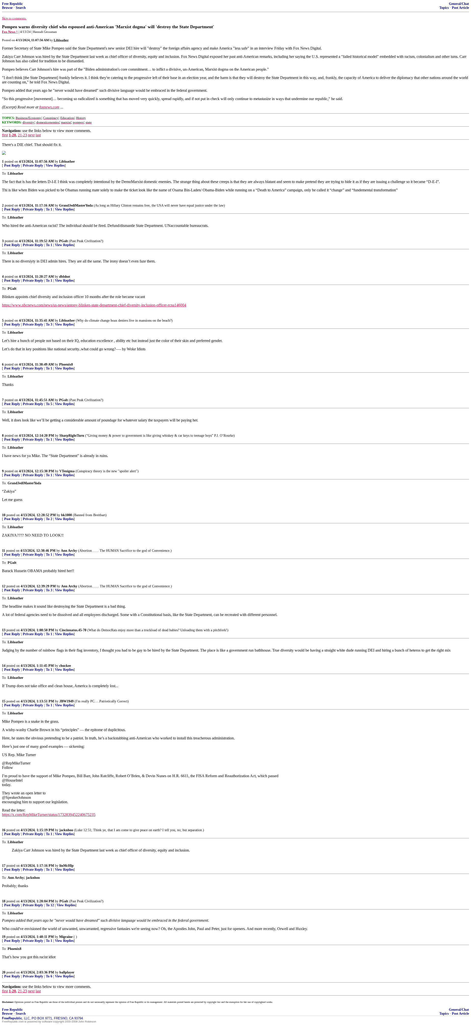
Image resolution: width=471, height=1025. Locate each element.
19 (3, 937)
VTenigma (67, 471)
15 (3, 701)
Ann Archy (69, 550)
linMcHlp (66, 865)
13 (3, 630)
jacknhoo (66, 830)
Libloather (67, 161)
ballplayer (66, 972)
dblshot (64, 276)
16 (3, 830)
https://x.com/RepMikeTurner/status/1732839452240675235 (48, 815)
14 (3, 666)
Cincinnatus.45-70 (72, 630)
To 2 (49, 519)
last (38, 135)
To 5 (49, 404)
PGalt (63, 241)
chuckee (65, 666)
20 (3, 972)
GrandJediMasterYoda (76, 205)
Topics (444, 8)
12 (3, 586)
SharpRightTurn (71, 435)
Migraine (66, 937)
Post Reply (12, 165)
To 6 (49, 976)
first (5, 135)
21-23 (22, 135)
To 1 (49, 209)
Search (21, 8)
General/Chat (459, 4)
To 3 (49, 324)
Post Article (460, 8)
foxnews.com (49, 107)
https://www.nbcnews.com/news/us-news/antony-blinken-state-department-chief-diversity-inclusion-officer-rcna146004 (94, 305)
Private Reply (33, 165)
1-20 (12, 135)
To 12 (50, 905)
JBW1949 (66, 701)
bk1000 (66, 515)
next (31, 135)
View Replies (55, 165)
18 (3, 901)
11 (3, 550)
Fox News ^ (10, 32)
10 (3, 515)
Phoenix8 (66, 364)
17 (3, 865)
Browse (7, 8)
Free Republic (12, 4)
